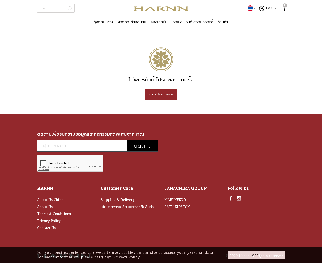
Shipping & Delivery (118, 200)
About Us (45, 207)
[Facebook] (231, 198)
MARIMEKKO (175, 200)
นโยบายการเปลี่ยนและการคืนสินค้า (127, 207)
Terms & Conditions (54, 214)
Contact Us (46, 228)
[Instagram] (239, 198)
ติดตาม (142, 146)
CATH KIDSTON (177, 207)
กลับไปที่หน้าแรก (161, 94)
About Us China (50, 200)
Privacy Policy (49, 221)
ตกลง (256, 255)
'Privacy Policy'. (126, 257)
